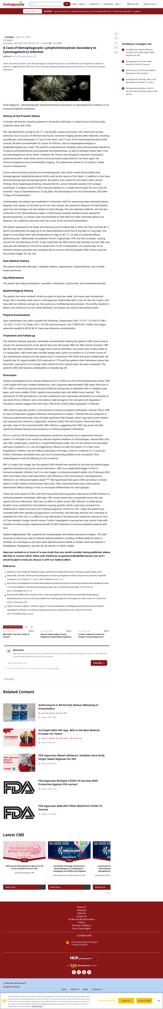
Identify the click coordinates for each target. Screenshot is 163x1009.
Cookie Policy (37, 1006)
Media (82, 4)
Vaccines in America (61, 11)
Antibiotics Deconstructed (80, 11)
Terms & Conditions (81, 925)
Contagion (8, 40)
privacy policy (54, 668)
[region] (81, 1001)
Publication (108, 4)
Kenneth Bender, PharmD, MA (54, 713)
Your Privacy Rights (81, 928)
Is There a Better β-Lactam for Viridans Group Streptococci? (91, 635)
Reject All (126, 1000)
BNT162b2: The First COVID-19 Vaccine (16, 635)
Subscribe (97, 663)
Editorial (82, 913)
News (74, 4)
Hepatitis (137, 11)
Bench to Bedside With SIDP (101, 11)
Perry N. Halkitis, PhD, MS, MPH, (54, 738)
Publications (9, 679)
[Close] (159, 1000)
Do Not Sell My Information (81, 919)
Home (64, 989)
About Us (81, 907)
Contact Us (81, 916)
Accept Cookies (144, 1000)
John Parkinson (75, 738)
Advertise (81, 910)
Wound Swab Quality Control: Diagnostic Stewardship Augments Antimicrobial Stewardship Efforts (56, 635)
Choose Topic (30, 11)
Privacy (81, 922)
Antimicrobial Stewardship (122, 11)
